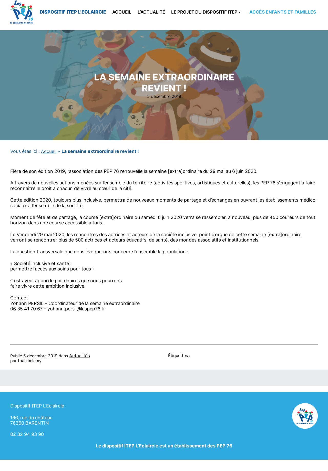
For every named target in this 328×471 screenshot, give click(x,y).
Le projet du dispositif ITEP (204, 12)
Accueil (48, 151)
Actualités (79, 355)
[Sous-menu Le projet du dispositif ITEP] (239, 12)
